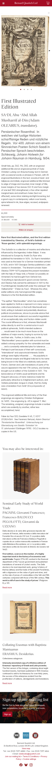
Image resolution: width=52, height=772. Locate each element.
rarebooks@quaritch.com (29, 754)
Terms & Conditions (31, 756)
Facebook (20, 764)
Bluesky (26, 764)
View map (26, 748)
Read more (7, 587)
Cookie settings (29, 759)
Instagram (31, 764)
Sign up (7, 714)
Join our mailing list (13, 756)
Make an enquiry (26, 230)
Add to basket (27, 224)
